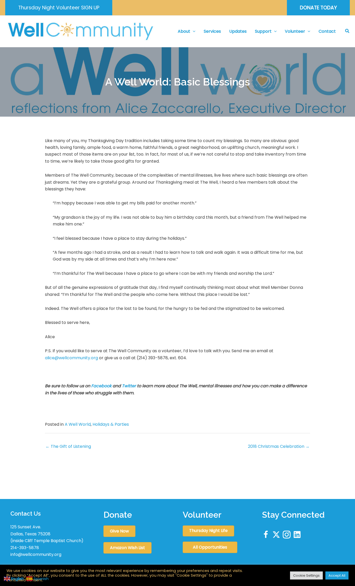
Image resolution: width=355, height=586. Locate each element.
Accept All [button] (336, 575)
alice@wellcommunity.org (71, 358)
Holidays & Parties (111, 424)
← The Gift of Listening (68, 446)
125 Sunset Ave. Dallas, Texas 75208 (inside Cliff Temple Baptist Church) (46, 534)
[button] (58, 7)
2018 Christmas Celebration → (279, 446)
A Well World (78, 424)
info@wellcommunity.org (35, 554)
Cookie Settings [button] (306, 575)
